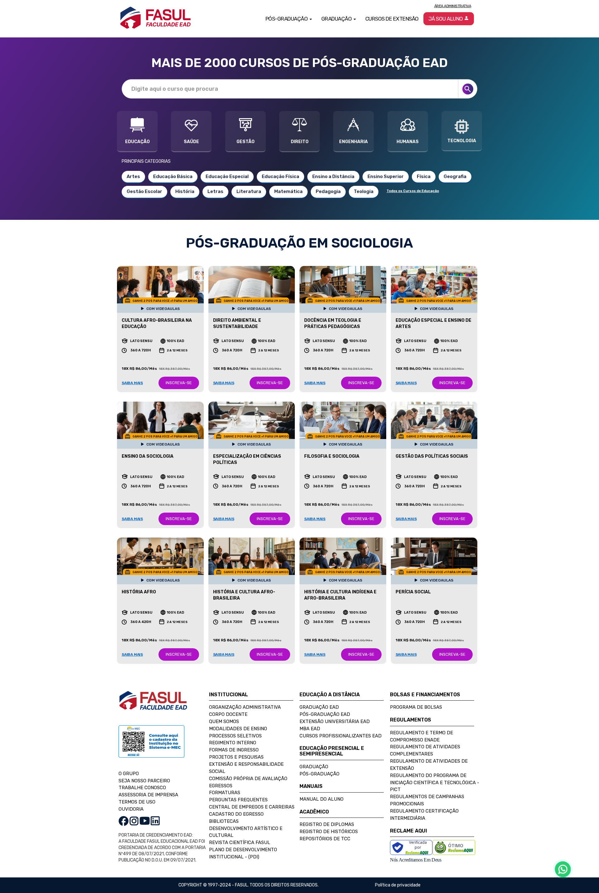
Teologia (363, 191)
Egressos (220, 786)
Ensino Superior (386, 176)
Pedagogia (328, 191)
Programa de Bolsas (416, 707)
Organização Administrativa (245, 707)
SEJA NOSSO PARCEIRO (144, 781)
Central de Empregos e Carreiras (252, 807)
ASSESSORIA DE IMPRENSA (148, 795)
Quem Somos (224, 721)
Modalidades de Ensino (238, 728)
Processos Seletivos (235, 736)
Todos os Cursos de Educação (413, 191)
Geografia (455, 176)
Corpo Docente (228, 714)
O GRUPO (129, 773)
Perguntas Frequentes (238, 800)
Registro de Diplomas (327, 824)
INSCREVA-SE (179, 382)
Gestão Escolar (144, 191)
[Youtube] (144, 820)
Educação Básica (172, 176)
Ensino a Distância (333, 176)
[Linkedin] (155, 820)
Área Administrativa (452, 6)
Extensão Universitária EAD (335, 721)
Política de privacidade (398, 885)
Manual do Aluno (321, 799)
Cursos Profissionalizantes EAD (341, 736)
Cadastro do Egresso (236, 814)
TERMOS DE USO (137, 802)
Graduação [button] (337, 19)
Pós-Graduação (319, 774)
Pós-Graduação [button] (287, 19)
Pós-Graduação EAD (325, 714)
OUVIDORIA (131, 809)
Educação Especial (227, 176)
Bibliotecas (224, 821)
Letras (215, 191)
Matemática (288, 191)
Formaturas (224, 792)
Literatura (248, 191)
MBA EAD (310, 728)
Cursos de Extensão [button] (392, 19)
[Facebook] (124, 820)
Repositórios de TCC (325, 839)
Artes (133, 176)
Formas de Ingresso (234, 750)
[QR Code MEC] (151, 747)
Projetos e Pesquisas (236, 757)
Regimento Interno (232, 743)
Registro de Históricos (329, 831)
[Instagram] (134, 820)
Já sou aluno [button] (446, 19)
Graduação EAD (319, 707)
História (184, 191)
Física (424, 176)
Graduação (314, 767)
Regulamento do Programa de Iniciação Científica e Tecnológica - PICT (434, 783)
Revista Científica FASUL (239, 842)
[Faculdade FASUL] (153, 705)
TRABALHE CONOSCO (142, 787)
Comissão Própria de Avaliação (248, 778)
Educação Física (280, 176)
